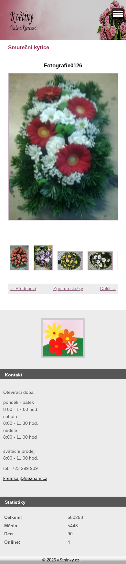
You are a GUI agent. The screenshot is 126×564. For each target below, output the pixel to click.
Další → (108, 288)
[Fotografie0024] (100, 268)
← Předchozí (23, 288)
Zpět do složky (68, 288)
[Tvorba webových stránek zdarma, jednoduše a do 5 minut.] (81, 560)
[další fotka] (107, 150)
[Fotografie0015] (19, 268)
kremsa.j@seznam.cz (25, 478)
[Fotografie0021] (43, 268)
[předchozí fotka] (18, 150)
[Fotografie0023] (70, 268)
